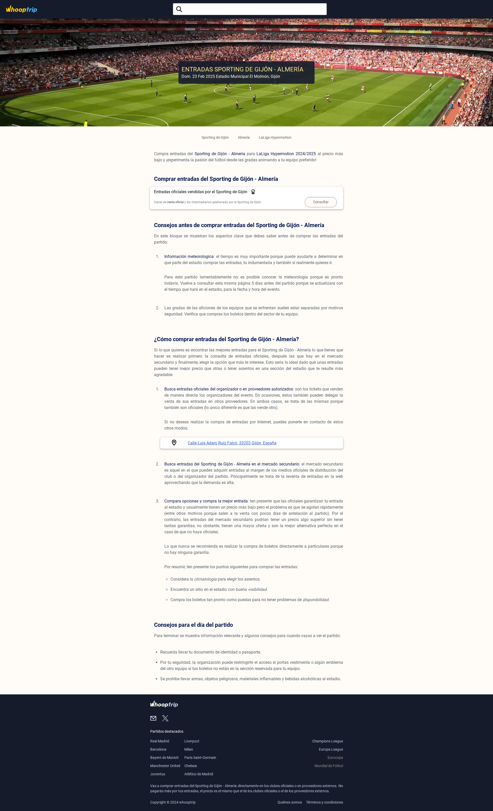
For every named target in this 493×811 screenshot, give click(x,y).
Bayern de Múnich (164, 758)
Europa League (331, 749)
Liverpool (191, 741)
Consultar (321, 202)
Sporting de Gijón (215, 137)
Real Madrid (159, 741)
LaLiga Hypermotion (275, 137)
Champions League (327, 741)
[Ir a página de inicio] (21, 9)
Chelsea (190, 766)
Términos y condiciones (324, 802)
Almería (244, 137)
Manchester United (165, 766)
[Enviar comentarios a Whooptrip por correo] (156, 718)
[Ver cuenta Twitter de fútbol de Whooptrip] (167, 718)
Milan (188, 749)
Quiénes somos (290, 802)
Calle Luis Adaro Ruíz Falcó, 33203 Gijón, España (232, 443)
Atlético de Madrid (198, 774)
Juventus (157, 774)
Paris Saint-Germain (200, 758)
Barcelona (158, 749)
